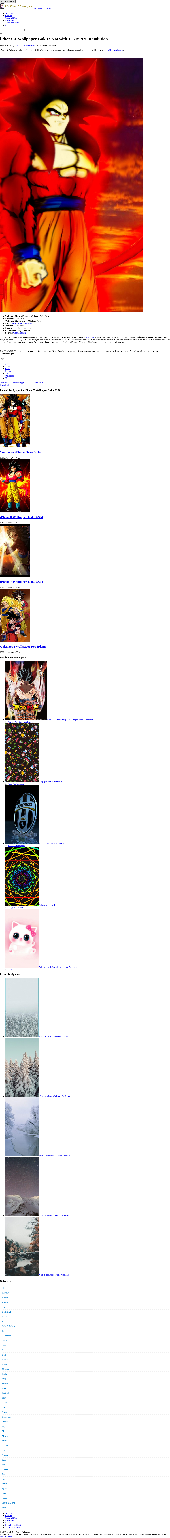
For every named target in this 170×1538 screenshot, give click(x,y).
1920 (7, 366)
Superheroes (7, 1498)
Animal (5, 1297)
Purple (4, 1464)
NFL (4, 1450)
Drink (4, 1364)
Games (5, 1402)
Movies (5, 1436)
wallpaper (90, 337)
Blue (4, 1321)
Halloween (6, 1417)
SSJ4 (7, 373)
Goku (7, 368)
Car (3, 1331)
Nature (5, 1445)
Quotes (5, 1469)
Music (4, 1441)
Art (3, 1307)
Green (4, 1412)
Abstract (5, 1293)
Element (5, 1369)
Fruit (4, 1398)
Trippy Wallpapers (15, 907)
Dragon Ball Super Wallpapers (20, 722)
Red (3, 1474)
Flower (5, 1383)
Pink (4, 1460)
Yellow (5, 1507)
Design (5, 1359)
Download (4, 385)
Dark (4, 1355)
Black (4, 1317)
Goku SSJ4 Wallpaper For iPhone (23, 646)
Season (5, 1479)
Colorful (5, 1340)
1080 (7, 364)
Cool (4, 1345)
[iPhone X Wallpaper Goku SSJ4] (85, 185)
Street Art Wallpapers (16, 784)
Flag (4, 1379)
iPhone (8, 371)
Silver (4, 1484)
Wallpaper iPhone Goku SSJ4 (20, 452)
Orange (5, 1455)
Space (4, 1488)
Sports (4, 1493)
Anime (5, 1302)
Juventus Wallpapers (16, 846)
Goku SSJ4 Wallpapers (25, 45)
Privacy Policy (11, 20)
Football (5, 1393)
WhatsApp (18, 383)
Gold (4, 1407)
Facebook (10, 383)
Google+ (27, 383)
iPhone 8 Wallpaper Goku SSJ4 (21, 517)
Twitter (3, 383)
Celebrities (6, 1336)
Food (4, 1388)
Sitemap (8, 25)
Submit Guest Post (13, 1525)
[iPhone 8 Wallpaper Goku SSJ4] (15, 511)
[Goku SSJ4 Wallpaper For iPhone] (15, 641)
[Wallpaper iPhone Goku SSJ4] (15, 446)
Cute (10, 969)
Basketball (6, 1312)
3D (3, 1288)
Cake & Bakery (8, 1326)
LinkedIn (34, 383)
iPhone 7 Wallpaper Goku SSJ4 (21, 581)
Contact (8, 15)
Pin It (40, 383)
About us (9, 13)
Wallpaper (9, 376)
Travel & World (8, 1503)
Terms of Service (12, 23)
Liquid (5, 1426)
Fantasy (5, 1374)
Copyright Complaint (14, 18)
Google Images (19, 333)
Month (5, 1431)
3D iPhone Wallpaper (42, 9)
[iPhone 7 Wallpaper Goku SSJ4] (15, 576)
